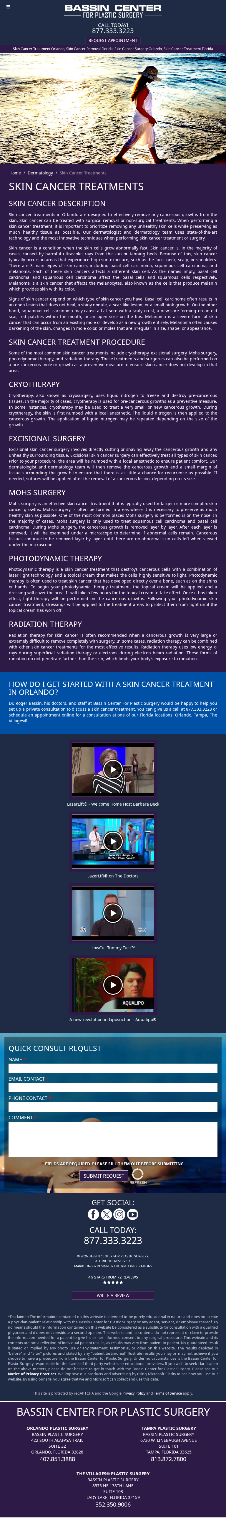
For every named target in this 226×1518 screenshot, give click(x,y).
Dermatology (40, 173)
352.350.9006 (113, 1504)
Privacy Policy (133, 1393)
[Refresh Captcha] (138, 1175)
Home (15, 173)
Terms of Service (168, 1393)
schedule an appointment (34, 715)
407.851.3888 (57, 1459)
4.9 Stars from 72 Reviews (113, 1277)
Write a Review (113, 1295)
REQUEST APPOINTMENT (113, 40)
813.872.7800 (168, 1459)
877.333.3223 (113, 30)
